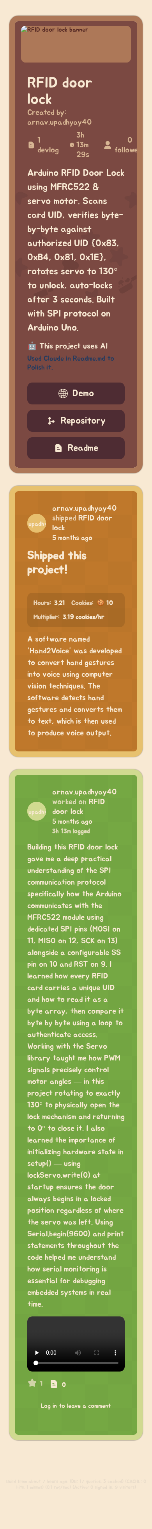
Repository (83, 421)
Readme (83, 448)
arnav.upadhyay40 (59, 122)
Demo (83, 393)
